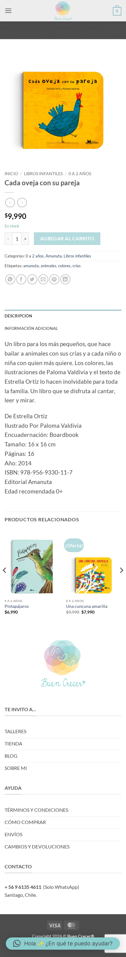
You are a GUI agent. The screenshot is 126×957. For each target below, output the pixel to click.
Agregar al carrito (67, 238)
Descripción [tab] (18, 315)
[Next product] (10, 202)
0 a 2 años (80, 173)
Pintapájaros (17, 606)
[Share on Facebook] (21, 279)
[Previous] (5, 582)
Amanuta (54, 255)
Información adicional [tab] (31, 328)
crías (76, 265)
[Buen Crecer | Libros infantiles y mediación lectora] (63, 10)
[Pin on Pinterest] (54, 279)
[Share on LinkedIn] (65, 279)
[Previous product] (22, 202)
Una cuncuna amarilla (86, 606)
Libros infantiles (43, 173)
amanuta (31, 265)
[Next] (121, 582)
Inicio (11, 173)
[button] (8, 10)
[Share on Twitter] (32, 279)
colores (64, 265)
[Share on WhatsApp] (10, 279)
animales (48, 265)
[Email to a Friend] (43, 279)
